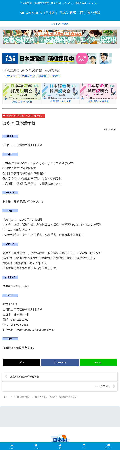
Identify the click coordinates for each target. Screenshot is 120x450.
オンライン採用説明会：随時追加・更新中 (34, 76)
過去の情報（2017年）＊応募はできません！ (25, 116)
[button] (111, 412)
